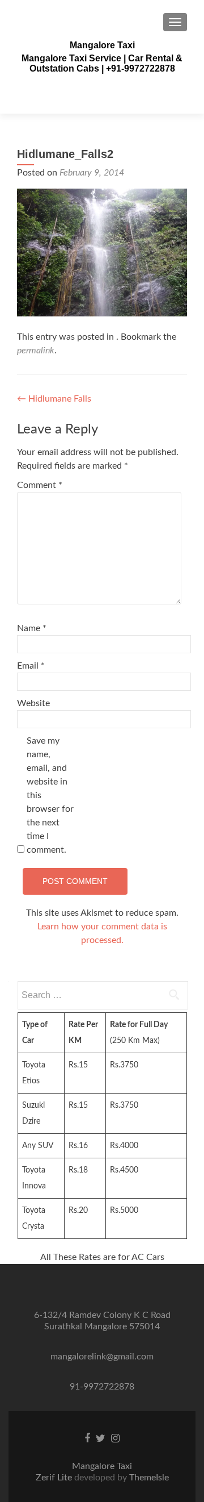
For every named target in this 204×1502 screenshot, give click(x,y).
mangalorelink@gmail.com (102, 1356)
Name (31, 628)
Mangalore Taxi (102, 45)
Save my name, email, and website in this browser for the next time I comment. (50, 795)
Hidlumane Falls (54, 398)
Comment (39, 485)
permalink (35, 350)
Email (31, 665)
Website (33, 703)
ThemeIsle (149, 1477)
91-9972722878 (102, 1386)
